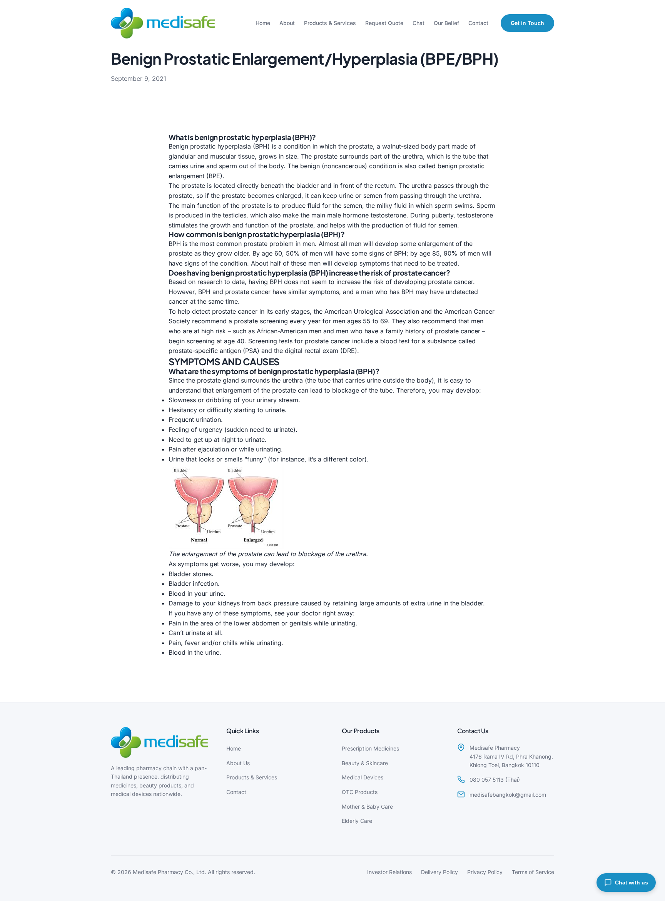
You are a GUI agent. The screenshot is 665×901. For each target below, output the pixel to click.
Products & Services (330, 23)
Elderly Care (357, 820)
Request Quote (384, 23)
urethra (413, 156)
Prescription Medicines (370, 748)
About (287, 23)
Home (263, 23)
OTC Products (360, 792)
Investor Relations (389, 872)
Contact (478, 23)
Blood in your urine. (197, 593)
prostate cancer (450, 282)
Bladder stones (190, 574)
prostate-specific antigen (205, 350)
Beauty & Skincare (365, 763)
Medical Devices (362, 777)
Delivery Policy (439, 872)
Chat (418, 23)
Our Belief (446, 23)
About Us (238, 763)
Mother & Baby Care (367, 806)
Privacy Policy (485, 872)
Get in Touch (527, 23)
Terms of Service (533, 872)
